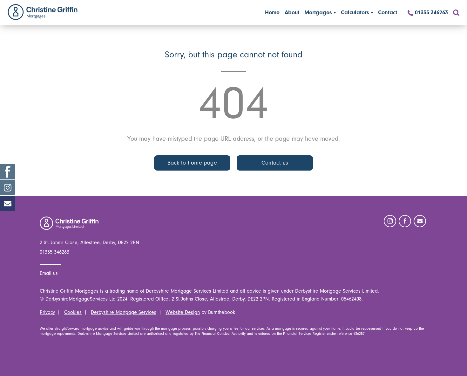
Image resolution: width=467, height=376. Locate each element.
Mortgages (318, 12)
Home (43, 12)
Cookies (73, 312)
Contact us (274, 162)
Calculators (355, 12)
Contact (387, 12)
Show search (456, 13)
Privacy (47, 312)
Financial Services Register (304, 333)
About (292, 12)
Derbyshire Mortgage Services (123, 312)
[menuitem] (272, 12)
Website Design (183, 312)
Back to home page (192, 162)
